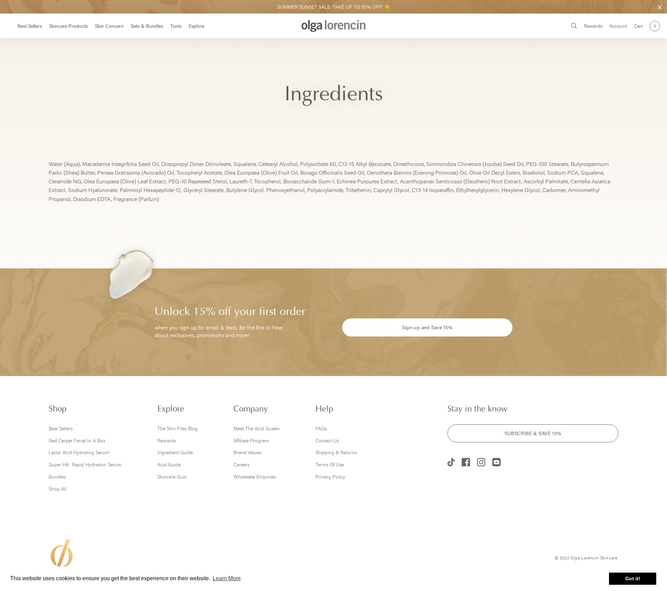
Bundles (57, 476)
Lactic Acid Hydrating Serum (79, 452)
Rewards (593, 26)
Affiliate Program (251, 440)
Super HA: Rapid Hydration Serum (85, 464)
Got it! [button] (632, 578)
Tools (176, 26)
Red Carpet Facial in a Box (77, 440)
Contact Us (327, 440)
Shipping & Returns (336, 452)
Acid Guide (169, 464)
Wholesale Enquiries (254, 476)
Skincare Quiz (172, 476)
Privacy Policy (330, 476)
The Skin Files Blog (177, 428)
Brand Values (247, 452)
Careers (241, 464)
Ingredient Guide (175, 452)
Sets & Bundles (147, 26)
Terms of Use (329, 464)
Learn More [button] (227, 578)
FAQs (321, 428)
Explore (196, 26)
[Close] (660, 7)
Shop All (57, 488)
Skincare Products (68, 26)
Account (618, 26)
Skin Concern (109, 26)
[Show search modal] (574, 26)
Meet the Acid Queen (256, 428)
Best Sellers (29, 26)
